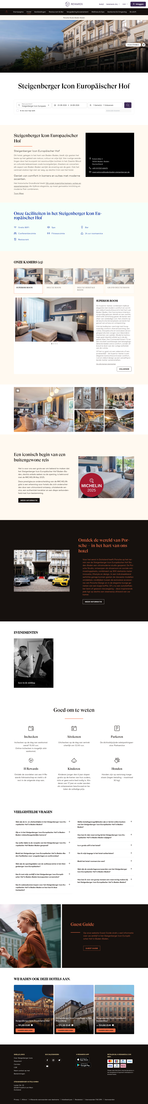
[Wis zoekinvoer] (48, 105)
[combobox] (34, 105)
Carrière (17, 1064)
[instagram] (53, 1060)
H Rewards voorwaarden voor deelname (44, 1099)
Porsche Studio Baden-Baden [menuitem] (74, 18)
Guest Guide (92, 948)
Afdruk (24, 1099)
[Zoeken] (127, 105)
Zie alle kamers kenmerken (106, 364)
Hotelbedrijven (67, 1099)
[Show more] (18, 390)
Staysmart (18, 1061)
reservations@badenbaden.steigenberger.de (111, 172)
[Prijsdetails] (32, 1025)
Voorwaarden (110, 1099)
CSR (15, 1067)
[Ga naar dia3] (55, 343)
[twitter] (59, 1060)
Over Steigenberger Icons (23, 1058)
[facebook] (47, 1060)
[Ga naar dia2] (53, 343)
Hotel (29, 11)
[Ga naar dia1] (51, 343)
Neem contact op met (22, 1070)
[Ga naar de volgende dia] (134, 280)
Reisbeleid (79, 1099)
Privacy (16, 1099)
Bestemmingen (19, 1074)
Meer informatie (28, 500)
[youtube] (47, 1066)
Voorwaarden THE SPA (93, 1099)
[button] (44, 409)
